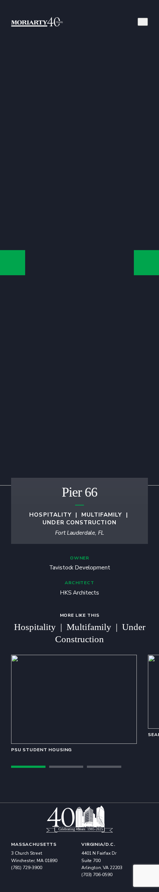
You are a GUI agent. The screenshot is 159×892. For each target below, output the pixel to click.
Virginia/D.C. (98, 844)
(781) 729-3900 (26, 868)
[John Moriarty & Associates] (37, 21)
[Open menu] (143, 22)
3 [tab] (104, 767)
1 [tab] (28, 767)
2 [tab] (66, 767)
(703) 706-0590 (96, 875)
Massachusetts (34, 844)
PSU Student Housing (41, 750)
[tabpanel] (74, 704)
